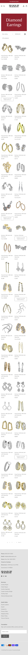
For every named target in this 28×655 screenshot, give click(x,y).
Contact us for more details (7, 99)
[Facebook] (1, 576)
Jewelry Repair (4, 584)
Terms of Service (5, 618)
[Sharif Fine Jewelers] (14, 6)
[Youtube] (5, 576)
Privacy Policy (4, 611)
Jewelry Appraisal (5, 589)
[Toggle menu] (1, 6)
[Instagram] (3, 576)
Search (2, 607)
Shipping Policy (5, 613)
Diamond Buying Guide (6, 596)
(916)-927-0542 (9, 553)
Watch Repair (4, 587)
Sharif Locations (5, 604)
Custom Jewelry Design (6, 591)
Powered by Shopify (16, 650)
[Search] (4, 6)
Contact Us (3, 609)
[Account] (23, 6)
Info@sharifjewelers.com (10, 556)
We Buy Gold (4, 593)
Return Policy (4, 616)
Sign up (5, 636)
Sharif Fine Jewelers (8, 650)
